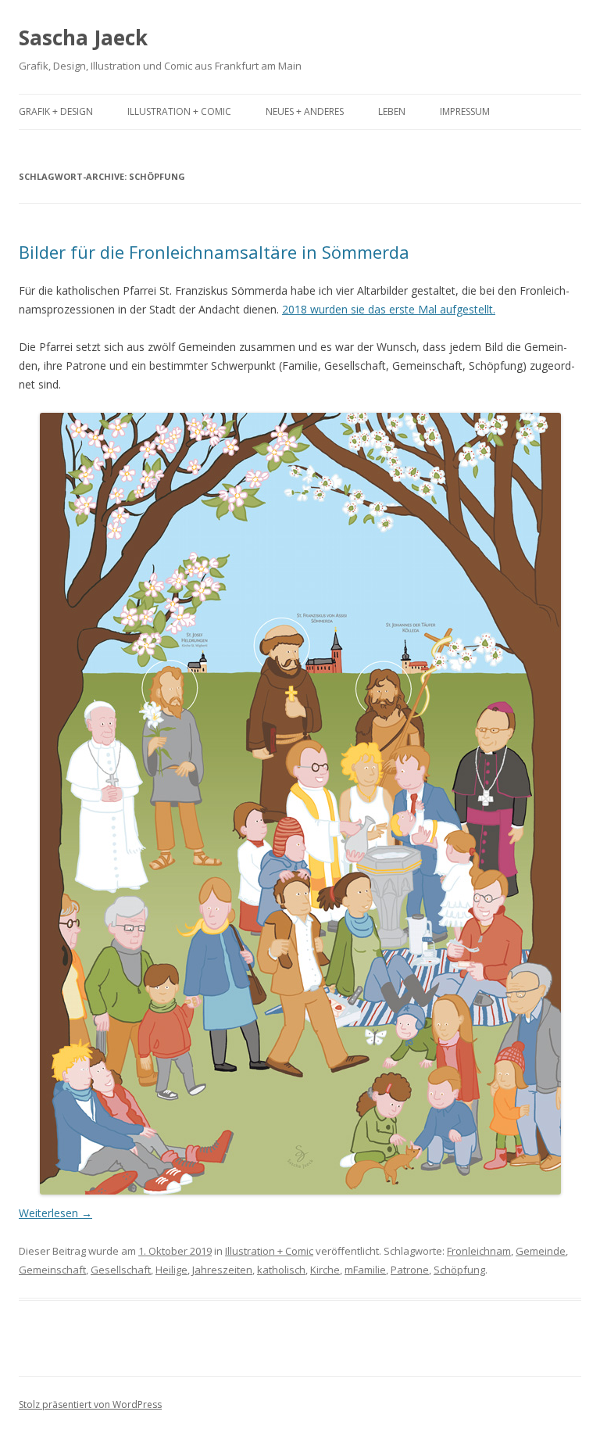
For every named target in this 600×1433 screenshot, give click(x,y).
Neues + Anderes (305, 111)
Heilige (171, 1270)
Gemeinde (541, 1251)
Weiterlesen (55, 1213)
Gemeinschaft (52, 1270)
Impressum (465, 111)
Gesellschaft (121, 1270)
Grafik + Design (56, 111)
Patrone (410, 1270)
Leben (391, 111)
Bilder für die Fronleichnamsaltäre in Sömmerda (214, 251)
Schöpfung (459, 1270)
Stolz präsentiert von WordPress (90, 1404)
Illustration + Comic (179, 111)
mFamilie (365, 1270)
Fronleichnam (479, 1251)
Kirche (325, 1270)
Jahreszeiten (222, 1270)
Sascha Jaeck (83, 37)
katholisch (281, 1270)
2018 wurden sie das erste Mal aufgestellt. (388, 309)
